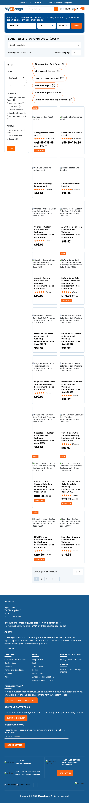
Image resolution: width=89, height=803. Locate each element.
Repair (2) (13, 139)
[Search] (56, 9)
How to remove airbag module (70, 670)
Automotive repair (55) (16, 131)
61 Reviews (48, 189)
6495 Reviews (49, 139)
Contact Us (65, 773)
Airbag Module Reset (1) (47, 71)
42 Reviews (76, 189)
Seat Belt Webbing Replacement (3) (53, 99)
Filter (76, 26)
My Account (37, 673)
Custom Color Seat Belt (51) (49, 78)
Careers (8, 673)
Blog (6, 677)
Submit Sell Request (16, 718)
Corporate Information (15, 659)
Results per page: (62, 53)
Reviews (8, 666)
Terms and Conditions (14, 670)
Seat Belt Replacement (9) (49, 92)
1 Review (48, 292)
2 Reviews (48, 241)
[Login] (65, 9)
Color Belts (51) (15, 106)
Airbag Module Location (43, 677)
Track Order (38, 666)
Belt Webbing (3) (16, 103)
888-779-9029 (35, 3)
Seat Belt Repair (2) (17, 113)
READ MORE (9, 648)
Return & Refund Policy (42, 680)
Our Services (10, 663)
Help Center (37, 659)
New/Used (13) (15, 136)
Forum (35, 670)
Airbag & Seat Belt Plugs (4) (16, 99)
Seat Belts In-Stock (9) (16, 117)
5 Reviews (75, 444)
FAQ (34, 663)
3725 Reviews (76, 139)
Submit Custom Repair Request (21, 700)
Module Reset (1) (16, 110)
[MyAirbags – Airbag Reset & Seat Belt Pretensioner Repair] (14, 8)
